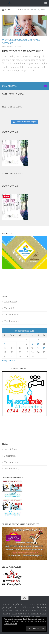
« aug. (5, 360)
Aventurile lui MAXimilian (17, 39)
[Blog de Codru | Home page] (14, 3)
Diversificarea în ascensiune (22, 51)
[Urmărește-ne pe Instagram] (32, 85)
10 (38, 343)
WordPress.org (11, 321)
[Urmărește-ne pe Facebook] (28, 85)
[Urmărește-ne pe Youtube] (37, 85)
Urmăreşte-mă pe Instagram (26, 121)
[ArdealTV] (24, 267)
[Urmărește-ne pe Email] (45, 85)
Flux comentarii (12, 314)
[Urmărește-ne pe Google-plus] (41, 85)
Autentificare (10, 301)
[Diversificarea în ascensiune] (24, 25)
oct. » (12, 360)
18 (44, 348)
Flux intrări (10, 308)
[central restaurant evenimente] (24, 559)
